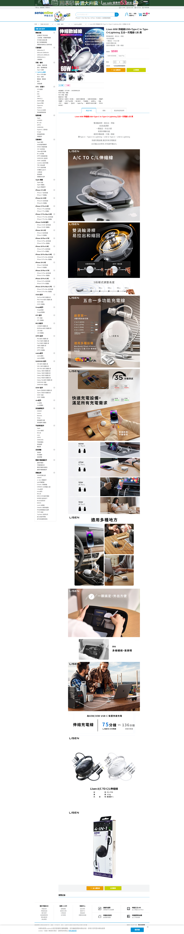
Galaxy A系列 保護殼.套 (43, 375)
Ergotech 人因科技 (42, 129)
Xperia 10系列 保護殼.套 (44, 392)
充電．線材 (60, 24)
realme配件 (39, 353)
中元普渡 (98, 18)
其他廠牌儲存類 (41, 112)
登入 (130, 13)
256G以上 (40, 98)
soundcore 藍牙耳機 (42, 163)
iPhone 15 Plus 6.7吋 (42, 270)
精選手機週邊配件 (41, 460)
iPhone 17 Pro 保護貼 (43, 211)
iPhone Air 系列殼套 (42, 201)
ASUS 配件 (39, 294)
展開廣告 (145, 1)
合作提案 (63, 915)
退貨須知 (82, 908)
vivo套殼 (39, 403)
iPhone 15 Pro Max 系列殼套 (45, 289)
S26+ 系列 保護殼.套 (43, 366)
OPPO (39, 125)
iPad (82, 18)
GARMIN (39, 120)
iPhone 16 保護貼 (42, 235)
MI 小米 (39, 122)
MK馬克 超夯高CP (42, 498)
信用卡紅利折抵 (112, 55)
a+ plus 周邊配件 (42, 480)
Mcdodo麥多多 (41, 500)
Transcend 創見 (41, 110)
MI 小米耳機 (40, 153)
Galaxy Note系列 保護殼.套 (44, 380)
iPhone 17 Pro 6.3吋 (42, 206)
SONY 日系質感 (41, 160)
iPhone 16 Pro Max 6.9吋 (44, 254)
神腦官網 (44, 908)
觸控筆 (39, 446)
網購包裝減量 (82, 915)
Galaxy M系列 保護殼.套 (44, 377)
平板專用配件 (40, 425)
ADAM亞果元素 (41, 475)
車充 (38, 81)
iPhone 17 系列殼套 (42, 192)
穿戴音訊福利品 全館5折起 (44, 44)
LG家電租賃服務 (105, 18)
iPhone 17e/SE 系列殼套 (44, 225)
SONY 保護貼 (41, 397)
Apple (38, 118)
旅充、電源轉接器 (42, 67)
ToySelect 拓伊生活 (42, 514)
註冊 (135, 13)
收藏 (68, 85)
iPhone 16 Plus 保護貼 (43, 243)
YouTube (138, 7)
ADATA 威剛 (40, 101)
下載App (37, 7)
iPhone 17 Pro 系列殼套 (43, 209)
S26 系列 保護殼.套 (42, 364)
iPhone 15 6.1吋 (41, 262)
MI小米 (39, 433)
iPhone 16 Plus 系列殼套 (44, 241)
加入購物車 (117, 70)
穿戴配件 (39, 136)
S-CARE (123, 7)
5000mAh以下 (41, 50)
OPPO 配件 (39, 336)
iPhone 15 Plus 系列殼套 (44, 273)
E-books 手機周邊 (42, 484)
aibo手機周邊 (40, 482)
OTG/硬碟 (40, 89)
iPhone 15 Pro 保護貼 (43, 283)
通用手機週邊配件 (42, 469)
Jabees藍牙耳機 (41, 151)
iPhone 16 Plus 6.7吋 (42, 238)
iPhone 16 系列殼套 (42, 233)
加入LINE (130, 7)
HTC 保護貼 (40, 320)
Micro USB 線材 (41, 74)
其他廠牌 (39, 174)
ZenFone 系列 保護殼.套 (44, 297)
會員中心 (131, 15)
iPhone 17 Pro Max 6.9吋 (44, 214)
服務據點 (42, 7)
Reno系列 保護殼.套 (42, 338)
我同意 (137, 930)
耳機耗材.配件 (41, 176)
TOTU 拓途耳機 (41, 167)
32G (38, 91)
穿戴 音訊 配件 (45, 24)
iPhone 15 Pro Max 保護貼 (44, 291)
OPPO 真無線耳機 (42, 156)
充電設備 (39, 83)
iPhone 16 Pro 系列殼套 (43, 249)
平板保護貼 (40, 442)
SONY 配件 (39, 387)
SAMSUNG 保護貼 (42, 384)
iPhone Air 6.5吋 (41, 198)
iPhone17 (78, 18)
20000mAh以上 (41, 57)
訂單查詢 (63, 913)
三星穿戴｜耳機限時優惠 (44, 37)
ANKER (39, 477)
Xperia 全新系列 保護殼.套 (44, 390)
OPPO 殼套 (40, 348)
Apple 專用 (40, 142)
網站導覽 (44, 919)
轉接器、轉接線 (41, 79)
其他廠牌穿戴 (41, 134)
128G (38, 96)
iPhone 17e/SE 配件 (42, 222)
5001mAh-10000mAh (43, 52)
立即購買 (136, 70)
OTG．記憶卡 (40, 87)
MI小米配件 (39, 323)
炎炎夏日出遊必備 (42, 40)
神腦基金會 (44, 911)
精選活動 (38, 33)
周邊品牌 (38, 473)
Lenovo (39, 413)
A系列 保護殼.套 (41, 345)
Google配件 (39, 307)
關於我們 (44, 913)
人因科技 (39, 172)
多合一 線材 (40, 76)
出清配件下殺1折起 (42, 35)
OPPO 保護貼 (41, 350)
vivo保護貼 (40, 405)
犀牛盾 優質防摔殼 (42, 519)
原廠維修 (82, 913)
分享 (62, 85)
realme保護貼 (41, 358)
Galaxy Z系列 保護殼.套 (43, 371)
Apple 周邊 (39, 180)
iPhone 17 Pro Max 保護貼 (44, 219)
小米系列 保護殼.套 (42, 326)
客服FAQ (82, 911)
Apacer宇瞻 (40, 103)
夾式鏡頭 (39, 454)
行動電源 (38, 47)
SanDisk (39, 107)
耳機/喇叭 (39, 139)
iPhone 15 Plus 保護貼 (43, 275)
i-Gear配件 (40, 489)
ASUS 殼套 (40, 302)
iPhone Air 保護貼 (42, 203)
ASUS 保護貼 (41, 304)
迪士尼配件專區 (41, 516)
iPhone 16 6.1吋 (41, 230)
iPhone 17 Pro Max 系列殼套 (45, 217)
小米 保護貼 (40, 333)
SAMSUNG (40, 127)
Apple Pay (121, 55)
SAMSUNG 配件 (41, 361)
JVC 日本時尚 (41, 149)
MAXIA (39, 503)
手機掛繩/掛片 (41, 465)
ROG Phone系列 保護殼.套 (44, 299)
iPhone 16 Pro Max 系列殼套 (45, 257)
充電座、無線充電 (42, 65)
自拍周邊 (38, 450)
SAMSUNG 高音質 (42, 158)
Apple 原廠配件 (41, 187)
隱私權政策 (44, 917)
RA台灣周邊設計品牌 (43, 510)
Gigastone (40, 105)
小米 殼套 (39, 330)
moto (38, 435)
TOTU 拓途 (40, 512)
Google (39, 132)
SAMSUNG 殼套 (41, 382)
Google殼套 (40, 310)
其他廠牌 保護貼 (41, 422)
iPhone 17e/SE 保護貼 (43, 227)
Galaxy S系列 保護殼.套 (44, 373)
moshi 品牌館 (41, 505)
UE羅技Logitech (41, 170)
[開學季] (92, 3)
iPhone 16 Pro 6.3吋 (42, 246)
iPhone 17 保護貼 (42, 195)
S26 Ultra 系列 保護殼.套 (44, 368)
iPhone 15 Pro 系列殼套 (43, 281)
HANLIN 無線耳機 (42, 147)
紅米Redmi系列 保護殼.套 (44, 328)
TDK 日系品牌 (41, 165)
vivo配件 (38, 400)
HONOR (39, 411)
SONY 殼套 (40, 395)
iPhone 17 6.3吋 (41, 190)
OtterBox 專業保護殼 (43, 507)
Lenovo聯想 (40, 430)
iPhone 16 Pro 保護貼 (43, 251)
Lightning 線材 (78, 24)
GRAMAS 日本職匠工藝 (43, 487)
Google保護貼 (41, 312)
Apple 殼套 (40, 182)
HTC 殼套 (39, 318)
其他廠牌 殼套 (41, 420)
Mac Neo (87, 18)
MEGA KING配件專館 (43, 496)
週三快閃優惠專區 (42, 42)
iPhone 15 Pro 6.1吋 (42, 278)
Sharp (38, 418)
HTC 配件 (39, 315)
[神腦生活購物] (52, 15)
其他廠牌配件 (40, 408)
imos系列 (39, 491)
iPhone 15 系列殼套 (42, 265)
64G (38, 94)
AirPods (92, 18)
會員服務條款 (44, 915)
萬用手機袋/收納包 (42, 467)
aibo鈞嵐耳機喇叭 (42, 144)
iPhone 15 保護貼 (42, 267)
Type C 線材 (40, 70)
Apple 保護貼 (40, 184)
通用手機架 (40, 462)
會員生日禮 (63, 911)
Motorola (39, 415)
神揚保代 (47, 7)
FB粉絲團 (146, 7)
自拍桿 (39, 452)
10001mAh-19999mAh (43, 55)
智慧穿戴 (38, 115)
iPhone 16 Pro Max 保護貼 (44, 259)
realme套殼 (40, 356)
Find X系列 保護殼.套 (43, 341)
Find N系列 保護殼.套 (43, 343)
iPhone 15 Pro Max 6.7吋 (44, 286)
